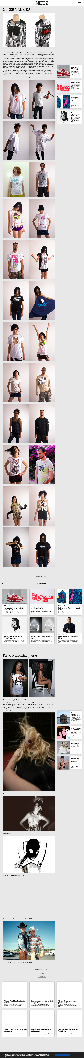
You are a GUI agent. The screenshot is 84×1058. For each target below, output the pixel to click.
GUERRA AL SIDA (17, 9)
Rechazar (66, 1055)
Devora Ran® (6, 702)
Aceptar (58, 1055)
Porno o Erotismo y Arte (20, 655)
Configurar (75, 1055)
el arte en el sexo (49, 706)
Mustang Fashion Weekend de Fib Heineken (38, 70)
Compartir (42, 580)
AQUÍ (11, 1056)
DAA (4, 52)
